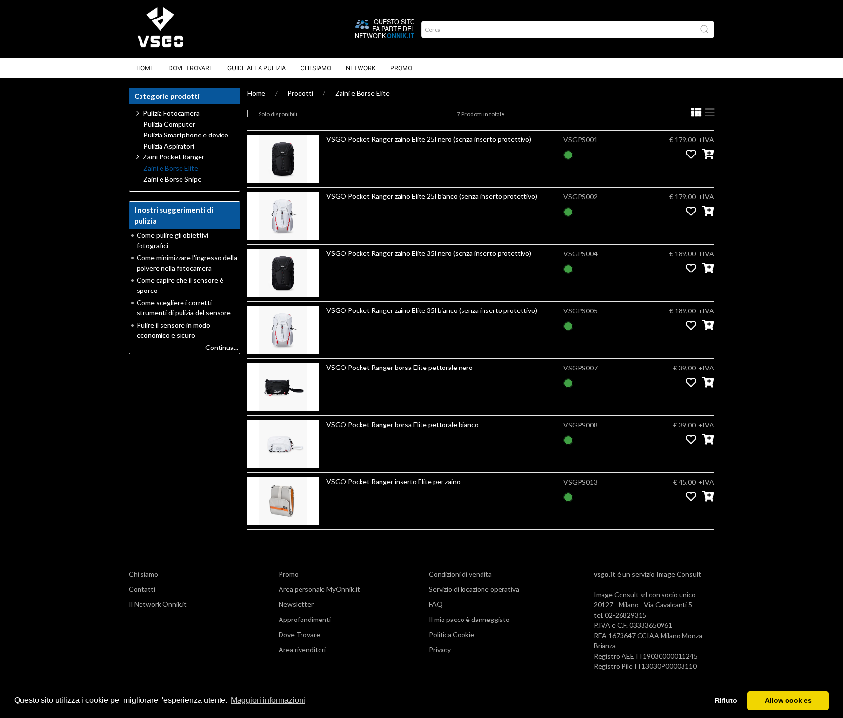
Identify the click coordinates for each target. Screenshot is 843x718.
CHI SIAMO (316, 68)
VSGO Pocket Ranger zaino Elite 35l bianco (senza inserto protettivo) (431, 310)
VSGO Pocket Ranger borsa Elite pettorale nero (399, 367)
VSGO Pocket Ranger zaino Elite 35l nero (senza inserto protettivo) (428, 253)
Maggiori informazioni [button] (268, 700)
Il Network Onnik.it (158, 604)
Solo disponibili (278, 113)
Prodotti (300, 93)
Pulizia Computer (169, 124)
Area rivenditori (302, 649)
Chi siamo (143, 574)
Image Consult (678, 574)
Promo (401, 68)
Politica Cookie (451, 634)
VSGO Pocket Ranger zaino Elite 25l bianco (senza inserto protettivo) (431, 196)
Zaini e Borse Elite (362, 93)
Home (145, 68)
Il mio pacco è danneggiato (469, 619)
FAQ (435, 604)
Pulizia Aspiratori (168, 146)
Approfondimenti (305, 619)
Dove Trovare (299, 634)
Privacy (440, 649)
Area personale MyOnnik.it (319, 589)
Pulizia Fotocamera (171, 113)
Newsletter (296, 604)
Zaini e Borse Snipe (172, 179)
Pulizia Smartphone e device (185, 135)
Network (361, 68)
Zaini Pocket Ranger (173, 157)
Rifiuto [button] (726, 700)
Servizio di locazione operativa (474, 589)
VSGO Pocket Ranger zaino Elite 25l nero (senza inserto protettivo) (428, 139)
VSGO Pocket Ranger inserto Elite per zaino (393, 481)
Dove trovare (190, 68)
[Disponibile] (568, 154)
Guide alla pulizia (256, 68)
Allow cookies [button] (788, 700)
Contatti (142, 589)
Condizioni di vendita (460, 574)
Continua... (221, 347)
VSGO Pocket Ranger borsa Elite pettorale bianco (402, 424)
